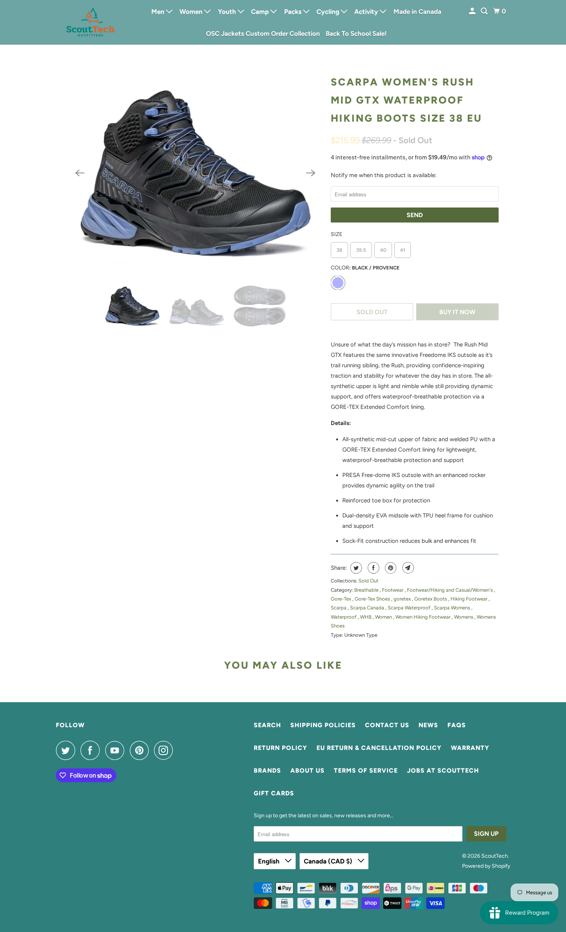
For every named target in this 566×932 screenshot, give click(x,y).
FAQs (456, 725)
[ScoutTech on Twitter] (67, 750)
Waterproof (344, 617)
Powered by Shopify (486, 866)
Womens (464, 617)
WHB (366, 617)
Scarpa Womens (452, 608)
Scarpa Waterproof (410, 608)
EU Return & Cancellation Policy (379, 747)
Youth (228, 11)
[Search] (484, 11)
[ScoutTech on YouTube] (116, 750)
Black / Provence (338, 283)
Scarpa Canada (367, 608)
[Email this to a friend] (407, 568)
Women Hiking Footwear (423, 617)
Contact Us (387, 725)
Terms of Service (366, 770)
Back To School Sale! (356, 33)
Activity (367, 11)
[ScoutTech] (90, 22)
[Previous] (79, 173)
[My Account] (472, 11)
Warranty (470, 747)
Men (158, 11)
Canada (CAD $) (329, 861)
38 (339, 250)
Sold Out (368, 581)
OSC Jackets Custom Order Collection (263, 33)
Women (191, 11)
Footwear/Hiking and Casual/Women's (450, 590)
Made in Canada (417, 11)
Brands (267, 770)
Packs (293, 11)
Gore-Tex (341, 599)
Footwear (393, 590)
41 (402, 250)
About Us (307, 770)
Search (267, 725)
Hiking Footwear (469, 599)
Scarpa (339, 608)
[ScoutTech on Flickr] (181, 750)
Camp (260, 11)
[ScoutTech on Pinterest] (141, 750)
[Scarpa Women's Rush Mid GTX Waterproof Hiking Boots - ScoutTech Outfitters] (195, 173)
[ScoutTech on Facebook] (92, 750)
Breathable (367, 590)
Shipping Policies (323, 725)
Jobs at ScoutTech (443, 770)
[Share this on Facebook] (372, 568)
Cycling (328, 11)
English (269, 861)
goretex (403, 599)
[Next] (310, 173)
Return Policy (280, 747)
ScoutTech (494, 856)
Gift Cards (274, 793)
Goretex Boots (431, 599)
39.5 (361, 250)
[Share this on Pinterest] (390, 568)
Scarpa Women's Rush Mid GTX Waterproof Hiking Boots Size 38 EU (406, 100)
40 (383, 250)
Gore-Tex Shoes (373, 599)
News (428, 725)
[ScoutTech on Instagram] (165, 750)
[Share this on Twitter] (355, 568)
